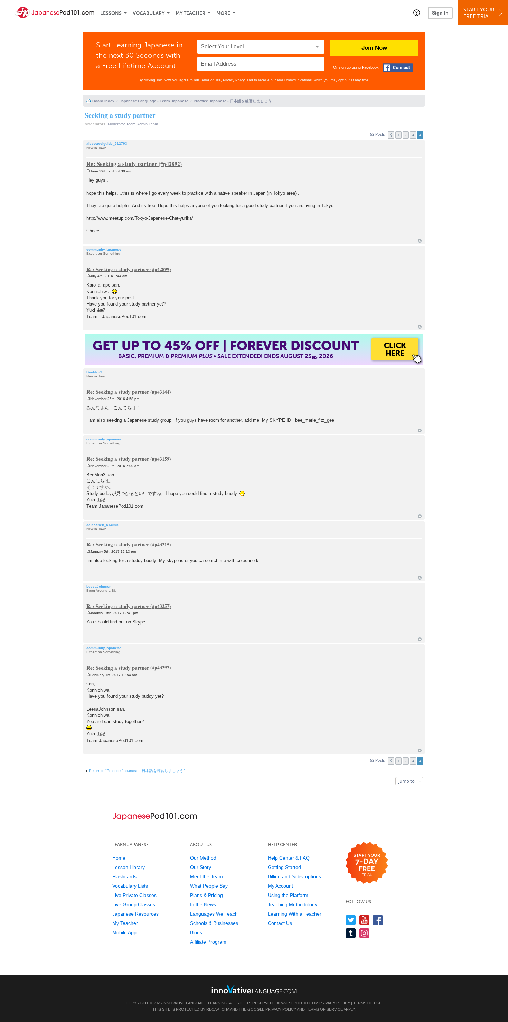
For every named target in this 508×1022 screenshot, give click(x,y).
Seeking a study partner (120, 115)
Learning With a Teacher (294, 914)
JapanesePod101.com (296, 1003)
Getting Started (284, 867)
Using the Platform (288, 895)
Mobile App (124, 932)
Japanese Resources (135, 914)
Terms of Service (324, 1009)
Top (420, 241)
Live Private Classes (134, 895)
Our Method (203, 858)
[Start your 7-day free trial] (367, 863)
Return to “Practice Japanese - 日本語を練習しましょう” (137, 771)
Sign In (440, 13)
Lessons (111, 13)
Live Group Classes (133, 904)
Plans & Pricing (206, 895)
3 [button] (413, 135)
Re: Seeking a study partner (121, 163)
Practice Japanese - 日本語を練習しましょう (233, 101)
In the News (203, 904)
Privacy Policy (234, 80)
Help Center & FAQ (289, 858)
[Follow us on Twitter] (351, 920)
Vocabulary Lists (130, 886)
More (223, 13)
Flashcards (124, 876)
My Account (280, 886)
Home (118, 858)
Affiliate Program (208, 942)
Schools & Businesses (214, 923)
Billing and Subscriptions (294, 876)
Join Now (374, 48)
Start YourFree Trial (479, 13)
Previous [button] (391, 135)
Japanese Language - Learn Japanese (154, 101)
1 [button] (398, 135)
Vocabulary (148, 13)
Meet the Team (206, 876)
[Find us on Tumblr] (351, 933)
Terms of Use (210, 80)
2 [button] (406, 135)
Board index (103, 101)
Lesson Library (128, 867)
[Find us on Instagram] (364, 933)
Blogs (196, 932)
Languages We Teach (214, 914)
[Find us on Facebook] (378, 920)
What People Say (209, 886)
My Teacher (190, 13)
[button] (416, 12)
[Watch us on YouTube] (364, 920)
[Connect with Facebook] (398, 68)
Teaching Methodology (292, 904)
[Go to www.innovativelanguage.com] (254, 989)
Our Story (200, 867)
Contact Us (280, 923)
